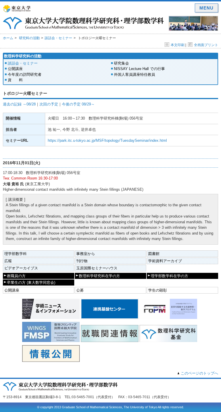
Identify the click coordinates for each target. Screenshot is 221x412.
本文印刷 (177, 45)
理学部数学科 (15, 254)
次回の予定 (48, 104)
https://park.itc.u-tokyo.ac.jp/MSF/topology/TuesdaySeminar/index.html (107, 140)
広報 (8, 261)
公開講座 (15, 69)
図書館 (153, 254)
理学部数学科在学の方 (169, 276)
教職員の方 (16, 276)
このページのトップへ (199, 373)
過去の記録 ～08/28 (19, 104)
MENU (206, 7)
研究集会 (121, 63)
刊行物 (81, 261)
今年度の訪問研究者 (24, 74)
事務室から (85, 254)
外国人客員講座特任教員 (134, 74)
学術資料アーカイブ (165, 261)
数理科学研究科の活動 (22, 56)
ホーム (8, 38)
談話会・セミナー (58, 38)
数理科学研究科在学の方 (99, 276)
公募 (80, 290)
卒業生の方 (31, 282)
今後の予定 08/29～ (78, 104)
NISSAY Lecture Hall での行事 (139, 69)
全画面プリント (206, 45)
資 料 (15, 80)
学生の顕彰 (157, 290)
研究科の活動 (29, 38)
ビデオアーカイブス (21, 268)
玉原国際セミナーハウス (96, 268)
